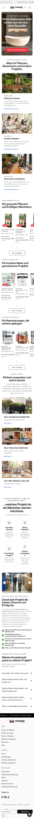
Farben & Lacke (7, 733)
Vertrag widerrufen (8, 760)
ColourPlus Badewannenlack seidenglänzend (6, 348)
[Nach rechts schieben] (21, 248)
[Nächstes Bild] (29, 582)
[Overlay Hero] (17, 33)
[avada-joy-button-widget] (29, 814)
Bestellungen (6, 757)
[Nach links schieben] (13, 248)
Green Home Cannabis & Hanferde (8, 230)
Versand (4, 781)
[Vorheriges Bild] (4, 582)
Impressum (5, 772)
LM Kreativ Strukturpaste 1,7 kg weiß (21, 290)
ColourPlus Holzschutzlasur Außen (22, 347)
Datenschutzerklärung (9, 775)
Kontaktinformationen (9, 787)
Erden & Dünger (7, 736)
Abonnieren (25, 811)
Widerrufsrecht (7, 784)
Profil (3, 754)
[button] (4, 7)
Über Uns (5, 742)
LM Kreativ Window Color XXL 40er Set (7, 289)
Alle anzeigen (17, 253)
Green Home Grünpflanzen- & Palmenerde (20, 231)
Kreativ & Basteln (7, 730)
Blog (3, 745)
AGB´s (3, 778)
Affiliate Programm (8, 739)
